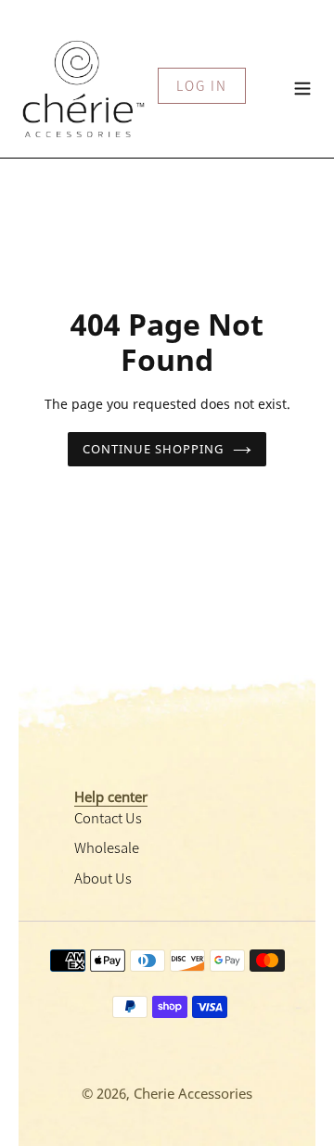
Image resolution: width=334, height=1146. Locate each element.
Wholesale (106, 847)
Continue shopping (154, 448)
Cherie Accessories (193, 1093)
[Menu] (302, 86)
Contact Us (108, 817)
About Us (103, 877)
